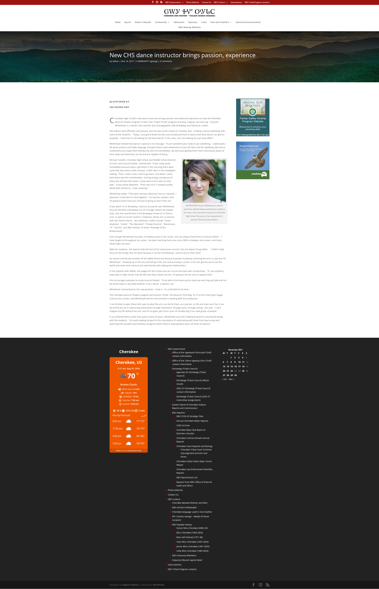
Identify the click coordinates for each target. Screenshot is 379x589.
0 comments (166, 61)
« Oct (224, 379)
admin (116, 61)
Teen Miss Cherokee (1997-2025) (192, 541)
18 (243, 366)
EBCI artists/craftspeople (184, 507)
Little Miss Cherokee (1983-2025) (192, 550)
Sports (127, 22)
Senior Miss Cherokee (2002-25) (192, 528)
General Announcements (248, 22)
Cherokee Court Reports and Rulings (194, 446)
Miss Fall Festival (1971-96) (189, 537)
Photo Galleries (192, 2)
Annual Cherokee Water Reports (192, 420)
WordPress (158, 584)
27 (224, 375)
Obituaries (179, 22)
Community (161, 22)
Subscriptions (236, 2)
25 (243, 370)
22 (232, 370)
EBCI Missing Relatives (189, 27)
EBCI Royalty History (182, 524)
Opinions (192, 22)
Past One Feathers (219, 22)
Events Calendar (143, 22)
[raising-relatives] (252, 135)
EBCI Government (173, 2)
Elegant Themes (130, 584)
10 (239, 362)
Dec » (231, 379)
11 (243, 362)
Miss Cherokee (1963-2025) (189, 532)
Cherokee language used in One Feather (192, 511)
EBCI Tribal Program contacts (257, 2)
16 (235, 366)
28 (228, 375)
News (118, 22)
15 (232, 366)
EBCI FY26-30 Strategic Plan (189, 416)
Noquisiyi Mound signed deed (187, 560)
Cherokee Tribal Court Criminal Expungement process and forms (196, 453)
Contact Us (206, 2)
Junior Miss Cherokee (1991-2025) (192, 546)
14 (228, 366)
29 (232, 375)
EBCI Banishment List (186, 477)
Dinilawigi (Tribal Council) (184, 368)
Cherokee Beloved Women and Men (190, 502)
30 (235, 375)
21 (228, 370)
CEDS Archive (183, 425)
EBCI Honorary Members (184, 555)
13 (224, 366)
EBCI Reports (178, 412)
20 (224, 370)
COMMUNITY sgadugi (147, 61)
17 (239, 366)
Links (204, 22)
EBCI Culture (219, 2)
